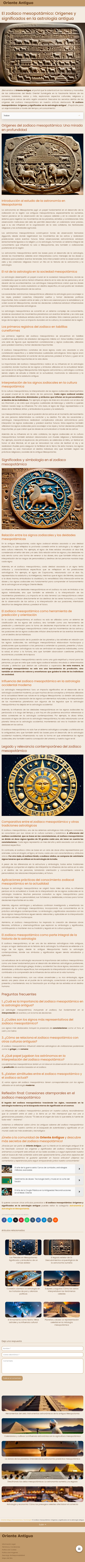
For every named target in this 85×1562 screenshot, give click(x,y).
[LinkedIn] (38, 1219)
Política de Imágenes (10, 1553)
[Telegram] (44, 1219)
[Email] (49, 1219)
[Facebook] (4, 1219)
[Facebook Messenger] (9, 1219)
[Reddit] (55, 1219)
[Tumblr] (32, 1219)
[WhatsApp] (26, 1219)
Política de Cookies (9, 1550)
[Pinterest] (21, 1219)
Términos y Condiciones (11, 1547)
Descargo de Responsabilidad (13, 1555)
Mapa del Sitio (7, 1558)
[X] (15, 1219)
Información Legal (8, 1544)
